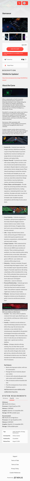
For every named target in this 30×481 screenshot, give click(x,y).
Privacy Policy (15, 468)
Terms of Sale (15, 460)
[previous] (3, 37)
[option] (15, 25)
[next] (27, 37)
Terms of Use (15, 464)
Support (15, 456)
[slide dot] (15, 37)
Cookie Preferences (15, 472)
